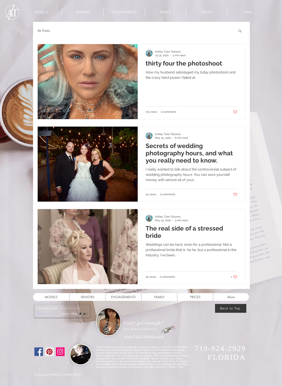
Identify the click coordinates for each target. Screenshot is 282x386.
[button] (240, 31)
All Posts (43, 30)
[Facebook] (38, 351)
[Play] (38, 313)
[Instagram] (60, 351)
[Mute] (80, 313)
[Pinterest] (49, 351)
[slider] (85, 314)
